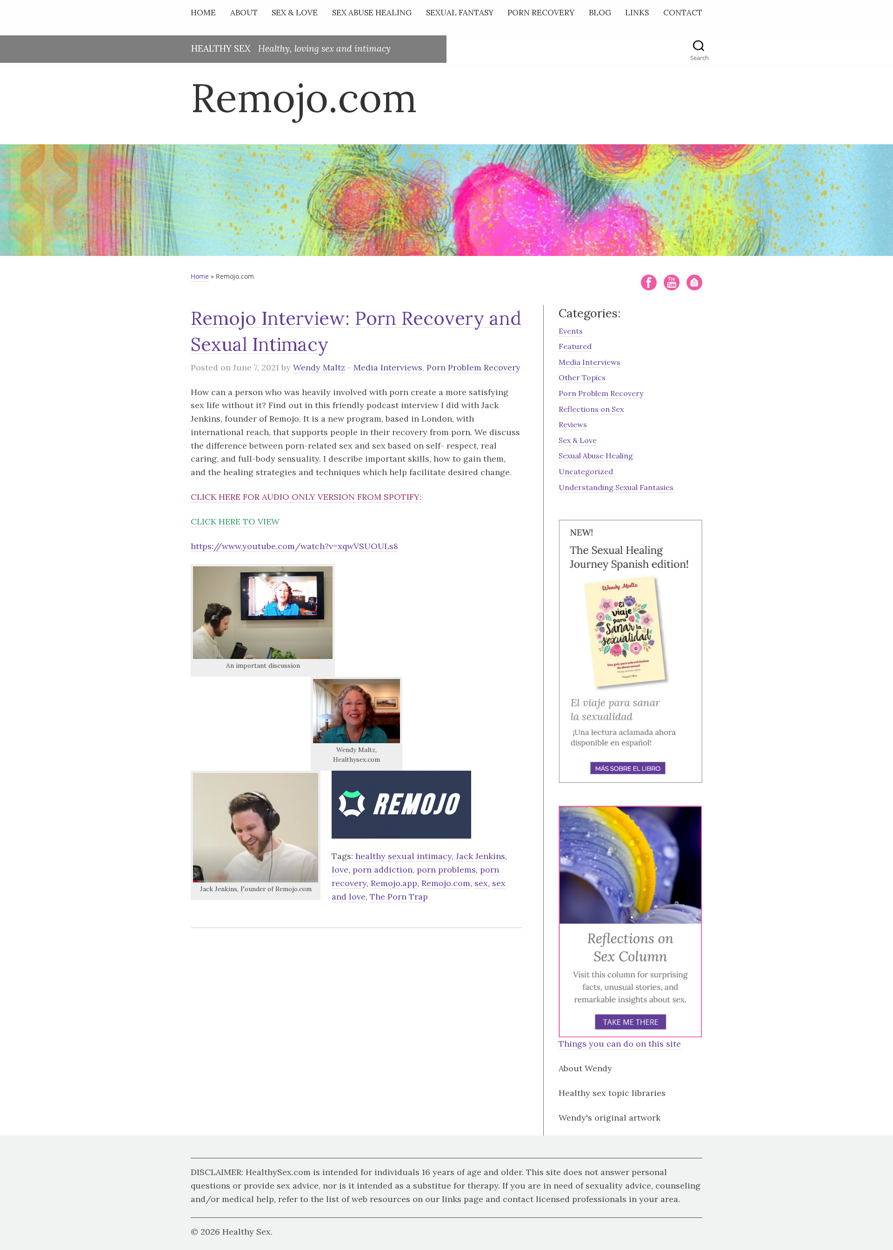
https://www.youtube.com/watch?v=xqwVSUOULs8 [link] (294, 546)
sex (481, 883)
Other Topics (582, 377)
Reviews (573, 424)
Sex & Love (295, 12)
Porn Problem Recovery (473, 367)
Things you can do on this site (620, 1043)
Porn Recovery (540, 12)
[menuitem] (206, 15)
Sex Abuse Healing (372, 12)
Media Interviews (387, 367)
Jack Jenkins (480, 856)
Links (637, 12)
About (244, 12)
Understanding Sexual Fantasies (616, 487)
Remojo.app (394, 883)
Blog (600, 12)
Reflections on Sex (591, 409)
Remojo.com (445, 883)
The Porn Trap (399, 896)
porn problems (446, 869)
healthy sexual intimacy (403, 856)
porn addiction (383, 869)
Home (203, 12)
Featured (575, 346)
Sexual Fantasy (459, 12)
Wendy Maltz (319, 367)
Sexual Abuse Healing (596, 455)
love (340, 869)
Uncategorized (586, 471)
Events (571, 331)
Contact (682, 12)
